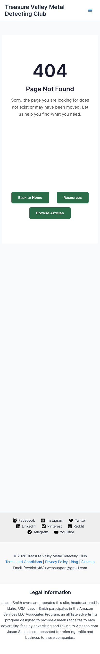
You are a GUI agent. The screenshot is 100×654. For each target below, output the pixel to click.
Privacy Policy (56, 562)
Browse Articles (50, 213)
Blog (74, 562)
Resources (73, 197)
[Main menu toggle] (90, 10)
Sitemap (88, 562)
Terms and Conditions (23, 562)
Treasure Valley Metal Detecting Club (35, 10)
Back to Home (30, 197)
